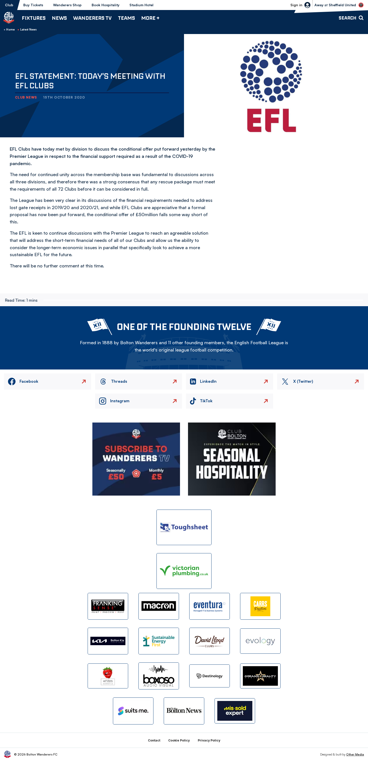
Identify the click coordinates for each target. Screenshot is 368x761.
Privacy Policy (209, 740)
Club (9, 5)
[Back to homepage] (9, 18)
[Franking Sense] (108, 606)
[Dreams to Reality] (260, 676)
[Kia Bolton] (108, 641)
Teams (126, 18)
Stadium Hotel (141, 5)
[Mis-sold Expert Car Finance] (235, 710)
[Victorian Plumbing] (184, 571)
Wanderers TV (92, 18)
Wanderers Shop (67, 5)
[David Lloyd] (209, 641)
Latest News (28, 29)
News (59, 18)
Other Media (355, 754)
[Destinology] (209, 675)
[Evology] (260, 641)
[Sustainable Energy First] (158, 641)
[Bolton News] (184, 710)
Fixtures (34, 18)
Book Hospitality (105, 5)
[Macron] (158, 606)
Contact (154, 740)
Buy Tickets (33, 5)
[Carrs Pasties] (260, 606)
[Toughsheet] (184, 527)
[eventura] (209, 606)
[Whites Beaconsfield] (108, 676)
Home (10, 29)
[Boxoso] (158, 675)
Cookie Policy (179, 740)
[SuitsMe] (133, 711)
